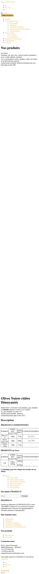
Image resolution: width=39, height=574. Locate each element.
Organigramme (15, 31)
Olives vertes (14, 477)
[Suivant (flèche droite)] (4, 572)
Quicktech (4, 559)
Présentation (14, 23)
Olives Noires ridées (16, 479)
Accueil (8, 19)
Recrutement (9, 41)
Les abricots (14, 37)
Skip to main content (8, 2)
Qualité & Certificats (17, 27)
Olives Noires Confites (17, 481)
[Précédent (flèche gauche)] (2, 572)
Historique (13, 25)
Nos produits (9, 33)
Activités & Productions (13, 39)
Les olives (13, 35)
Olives (7, 476)
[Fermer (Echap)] (2, 570)
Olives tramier (14, 487)
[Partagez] (4, 570)
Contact (8, 42)
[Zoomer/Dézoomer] (8, 570)
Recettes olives (15, 485)
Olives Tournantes (16, 483)
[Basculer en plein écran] (6, 570)
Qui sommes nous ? (12, 21)
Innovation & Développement (20, 29)
